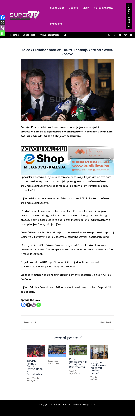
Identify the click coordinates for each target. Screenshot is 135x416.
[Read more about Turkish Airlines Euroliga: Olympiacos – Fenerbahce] (36, 351)
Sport (86, 7)
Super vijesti (57, 7)
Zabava (73, 7)
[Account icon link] (65, 35)
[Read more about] (57, 351)
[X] (28, 305)
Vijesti (35, 378)
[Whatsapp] (38, 305)
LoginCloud (90, 404)
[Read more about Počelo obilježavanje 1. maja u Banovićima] (78, 350)
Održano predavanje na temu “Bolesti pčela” (98, 368)
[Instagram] (114, 35)
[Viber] (33, 305)
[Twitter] (125, 35)
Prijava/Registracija (49, 34)
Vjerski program (103, 7)
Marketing (56, 23)
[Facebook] (120, 35)
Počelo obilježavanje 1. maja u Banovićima (78, 363)
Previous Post (30, 322)
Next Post (107, 322)
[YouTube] (131, 35)
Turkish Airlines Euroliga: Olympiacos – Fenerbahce (35, 367)
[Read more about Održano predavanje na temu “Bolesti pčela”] (99, 352)
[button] (129, 16)
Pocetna (14, 34)
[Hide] (1, 38)
